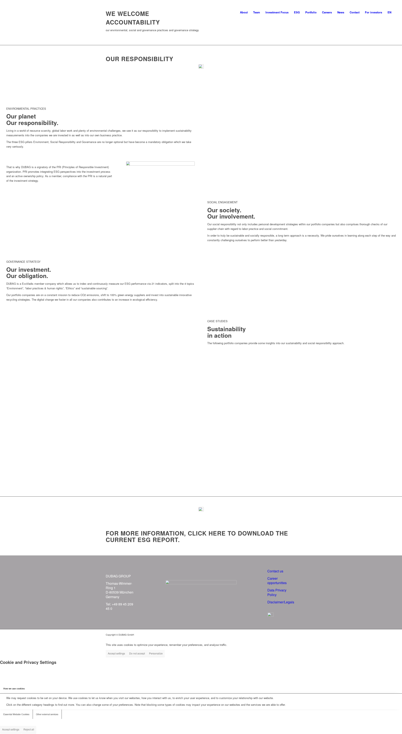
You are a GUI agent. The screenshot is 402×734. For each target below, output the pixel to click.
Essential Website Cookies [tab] (16, 714)
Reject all (28, 729)
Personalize (156, 653)
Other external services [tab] (47, 714)
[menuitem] (243, 12)
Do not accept (137, 653)
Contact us (275, 571)
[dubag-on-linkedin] (270, 615)
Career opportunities (277, 580)
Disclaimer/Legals (280, 602)
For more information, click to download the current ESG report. (197, 536)
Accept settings (116, 653)
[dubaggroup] (18, 12)
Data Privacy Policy (276, 592)
